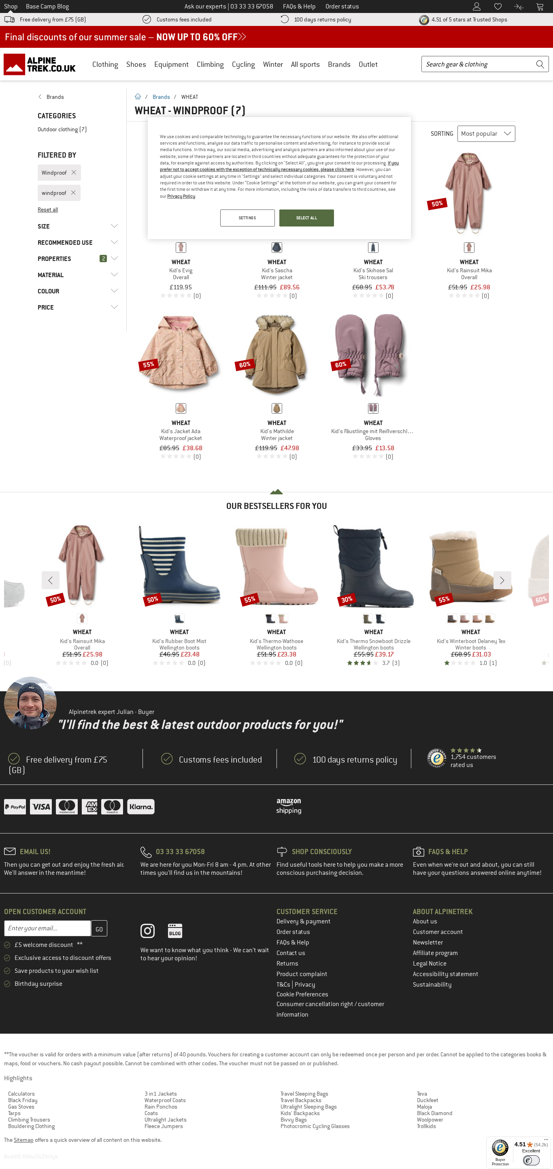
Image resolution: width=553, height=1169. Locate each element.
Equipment (171, 64)
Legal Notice (430, 964)
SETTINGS (247, 217)
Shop (11, 6)
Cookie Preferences (302, 994)
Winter (273, 64)
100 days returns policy (322, 19)
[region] (279, 178)
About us (425, 921)
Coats (151, 1113)
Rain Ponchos (161, 1106)
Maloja (424, 1106)
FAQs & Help (292, 942)
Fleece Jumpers (164, 1126)
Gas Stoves (21, 1106)
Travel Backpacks (301, 1100)
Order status (293, 932)
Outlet (368, 64)
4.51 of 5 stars (468, 19)
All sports (305, 64)
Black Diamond (435, 1113)
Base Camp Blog (47, 6)
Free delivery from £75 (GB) (53, 19)
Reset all (48, 209)
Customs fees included (184, 19)
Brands (339, 64)
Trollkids (426, 1126)
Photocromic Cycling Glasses (315, 1126)
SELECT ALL (306, 217)
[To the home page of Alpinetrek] (44, 64)
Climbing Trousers (29, 1119)
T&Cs (283, 985)
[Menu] (546, 1141)
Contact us (290, 953)
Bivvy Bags (294, 1119)
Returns (287, 964)
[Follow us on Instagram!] (153, 932)
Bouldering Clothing (31, 1126)
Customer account (438, 932)
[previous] (51, 580)
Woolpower (430, 1119)
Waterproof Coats (165, 1100)
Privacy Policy (181, 196)
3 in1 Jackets (161, 1093)
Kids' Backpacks (300, 1113)
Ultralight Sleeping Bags (309, 1106)
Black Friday (23, 1100)
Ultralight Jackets (166, 1119)
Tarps (14, 1113)
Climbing (210, 64)
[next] (502, 580)
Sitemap (24, 1139)
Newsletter (428, 942)
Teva (422, 1093)
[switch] (531, 1160)
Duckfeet (427, 1100)
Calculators (21, 1093)
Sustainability (432, 985)
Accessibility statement (446, 974)
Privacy (305, 985)
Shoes (136, 64)
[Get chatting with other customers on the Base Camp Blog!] (181, 932)
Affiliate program (435, 953)
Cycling (243, 64)
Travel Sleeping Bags (304, 1093)
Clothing (105, 64)
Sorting (442, 134)
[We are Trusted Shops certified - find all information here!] (437, 758)
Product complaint (302, 974)
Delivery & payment (303, 921)
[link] (78, 96)
